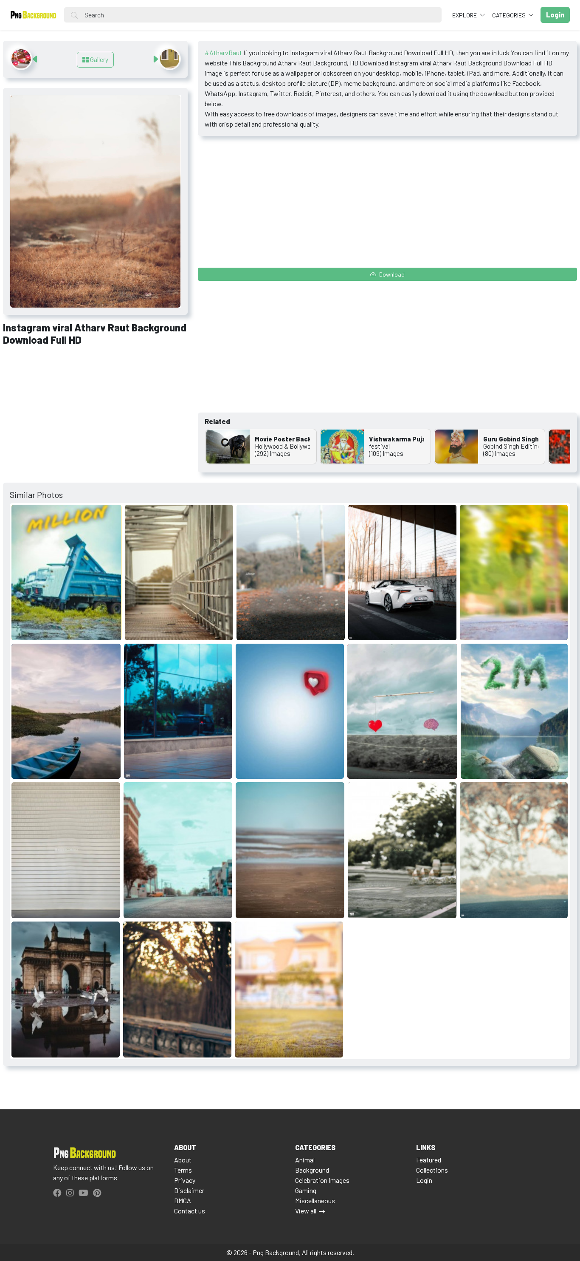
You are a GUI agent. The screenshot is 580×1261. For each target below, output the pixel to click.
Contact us (189, 1211)
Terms (183, 1170)
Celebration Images (322, 1180)
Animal (305, 1160)
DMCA (182, 1200)
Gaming (305, 1190)
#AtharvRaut (223, 52)
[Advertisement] (95, 415)
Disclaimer (189, 1190)
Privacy (184, 1180)
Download (391, 274)
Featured (428, 1160)
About (182, 1160)
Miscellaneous (315, 1200)
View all (305, 1211)
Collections (432, 1170)
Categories (509, 15)
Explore (465, 15)
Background (312, 1170)
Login (424, 1180)
